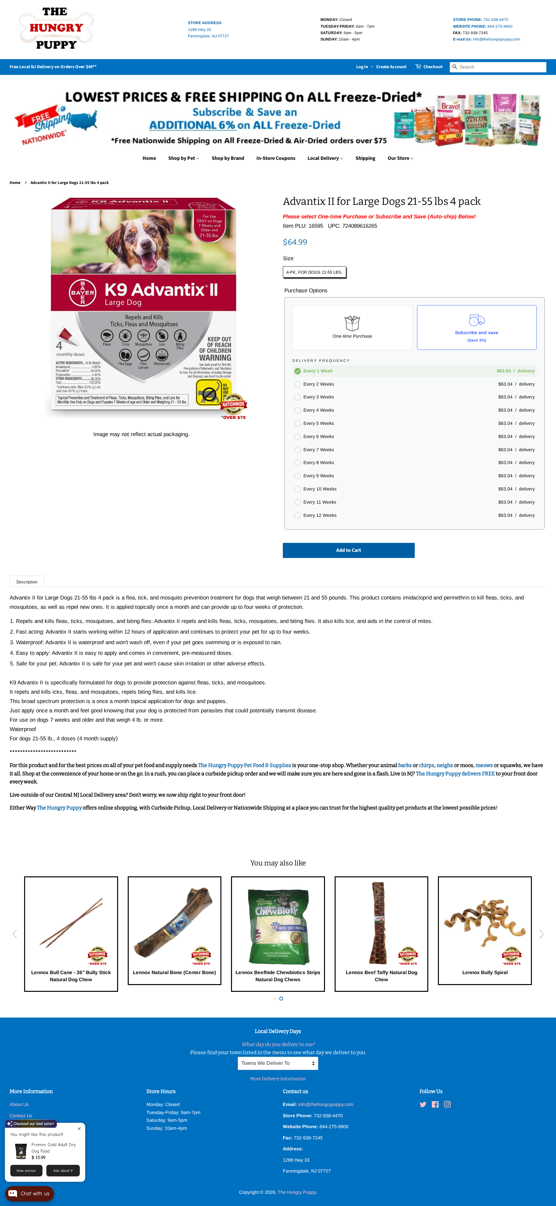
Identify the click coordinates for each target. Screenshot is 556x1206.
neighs (445, 765)
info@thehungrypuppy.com (486, 39)
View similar (26, 1170)
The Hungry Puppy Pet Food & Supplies (244, 765)
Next (541, 934)
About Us (19, 1104)
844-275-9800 (483, 26)
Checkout (432, 67)
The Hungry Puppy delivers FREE (456, 774)
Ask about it (62, 1170)
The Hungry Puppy (60, 808)
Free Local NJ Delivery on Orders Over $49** (53, 67)
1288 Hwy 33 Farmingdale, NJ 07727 (208, 29)
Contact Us (21, 1115)
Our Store (399, 158)
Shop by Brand (228, 158)
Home (149, 158)
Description (26, 582)
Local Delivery (324, 158)
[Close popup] (79, 1128)
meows (484, 765)
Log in (362, 67)
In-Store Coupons (275, 158)
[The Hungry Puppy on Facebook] (435, 1105)
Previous (14, 934)
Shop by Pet (182, 158)
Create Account (391, 67)
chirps (426, 765)
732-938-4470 (480, 19)
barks (405, 765)
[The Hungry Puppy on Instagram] (447, 1105)
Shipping (365, 158)
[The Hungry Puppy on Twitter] (423, 1105)
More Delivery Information (278, 1079)
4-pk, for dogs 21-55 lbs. (314, 272)
